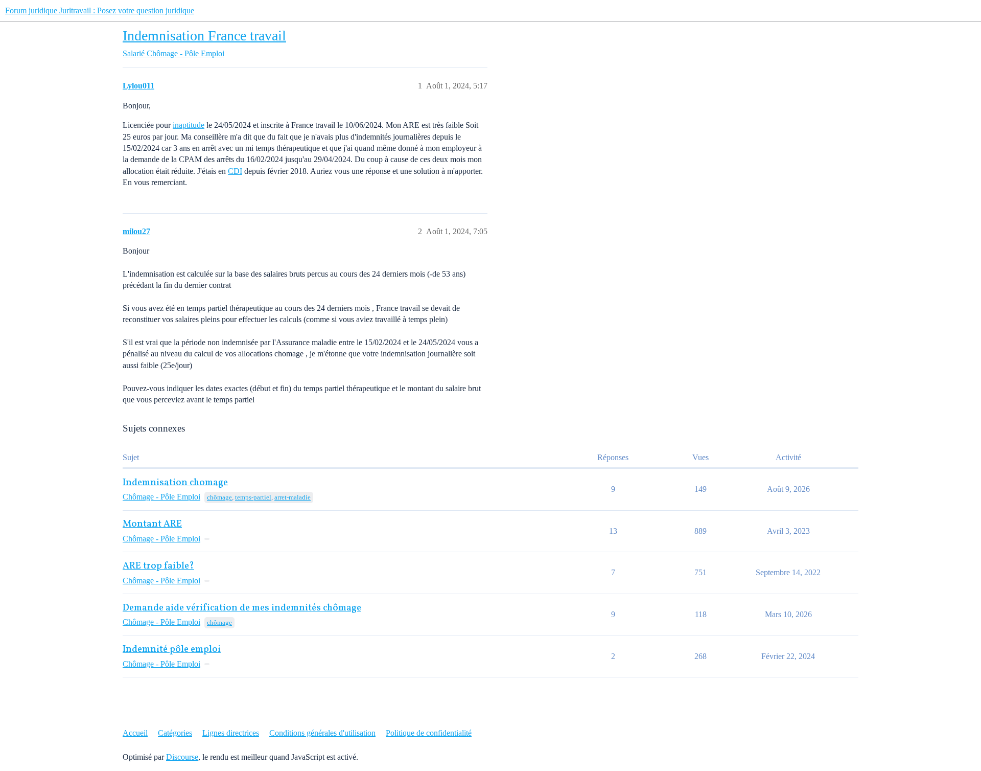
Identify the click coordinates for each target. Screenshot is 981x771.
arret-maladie (292, 497)
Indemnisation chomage (175, 483)
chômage (219, 497)
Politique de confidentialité (429, 733)
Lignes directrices (230, 733)
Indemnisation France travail (204, 35)
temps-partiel (253, 497)
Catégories (175, 733)
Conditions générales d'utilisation (322, 733)
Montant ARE (152, 524)
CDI (235, 171)
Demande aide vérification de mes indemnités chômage (242, 608)
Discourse (182, 757)
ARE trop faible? (158, 566)
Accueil (135, 733)
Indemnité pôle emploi (172, 649)
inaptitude (188, 125)
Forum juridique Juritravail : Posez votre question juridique (99, 10)
